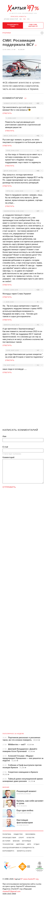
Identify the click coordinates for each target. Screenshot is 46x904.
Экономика (30, 834)
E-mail (5, 447)
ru (25, 19)
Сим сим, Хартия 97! (33, 25)
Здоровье (20, 844)
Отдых (36, 844)
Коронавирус (8, 851)
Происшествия (9, 837)
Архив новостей (11, 19)
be (21, 19)
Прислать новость (18, 16)
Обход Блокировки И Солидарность (18, 847)
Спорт (21, 837)
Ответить (7, 113)
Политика (7, 834)
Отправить (9, 487)
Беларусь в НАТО (24, 851)
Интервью (26, 841)
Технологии (8, 844)
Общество (18, 834)
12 (36, 45)
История (6, 841)
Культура (30, 837)
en (28, 19)
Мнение (6, 787)
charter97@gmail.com (11, 891)
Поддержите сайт (13, 25)
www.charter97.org (30, 879)
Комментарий (8, 457)
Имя (4, 436)
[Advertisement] (23, 402)
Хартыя (23, 8)
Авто (29, 844)
